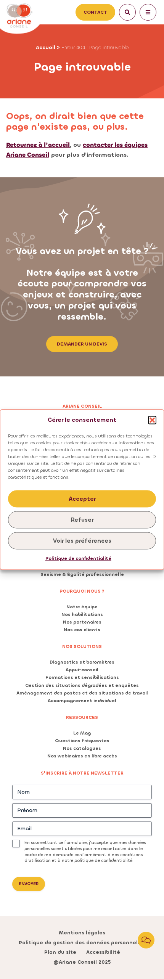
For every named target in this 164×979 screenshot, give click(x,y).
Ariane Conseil (82, 406)
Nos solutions (82, 646)
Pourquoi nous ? (82, 591)
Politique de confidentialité (78, 559)
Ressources (82, 717)
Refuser (82, 520)
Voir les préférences (82, 541)
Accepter (82, 499)
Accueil (45, 47)
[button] (152, 420)
